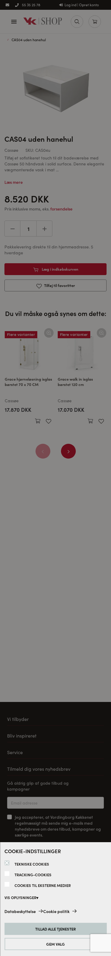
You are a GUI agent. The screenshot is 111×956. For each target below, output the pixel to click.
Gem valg (55, 944)
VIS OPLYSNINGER (20, 897)
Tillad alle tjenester (55, 929)
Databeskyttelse (20, 911)
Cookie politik (56, 911)
